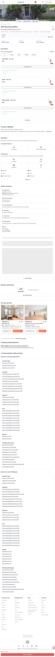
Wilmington (4, 629)
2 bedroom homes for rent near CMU (10, 402)
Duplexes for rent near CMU (8, 367)
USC (16, 600)
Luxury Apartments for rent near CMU (10, 457)
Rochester (4, 624)
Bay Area (4, 619)
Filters (52, 51)
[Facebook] (19, 646)
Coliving (30, 600)
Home (2, 338)
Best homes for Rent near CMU (9, 461)
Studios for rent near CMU (8, 397)
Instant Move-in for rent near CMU (10, 449)
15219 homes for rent (7, 558)
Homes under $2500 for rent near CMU (11, 427)
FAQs (42, 602)
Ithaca (3, 626)
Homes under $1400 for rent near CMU (10, 420)
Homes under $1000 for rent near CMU (10, 415)
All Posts (30, 614)
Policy (42, 610)
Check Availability (27, 654)
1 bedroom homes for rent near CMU (10, 399)
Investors (43, 612)
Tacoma (3, 614)
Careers (43, 607)
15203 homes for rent (7, 551)
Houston (3, 605)
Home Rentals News (32, 607)
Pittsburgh (6, 338)
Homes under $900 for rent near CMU (10, 413)
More (32, 347)
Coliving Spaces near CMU (8, 466)
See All (16, 622)
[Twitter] (23, 646)
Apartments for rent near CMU (9, 365)
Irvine (3, 612)
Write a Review (28, 295)
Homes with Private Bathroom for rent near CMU (13, 378)
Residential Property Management (32, 610)
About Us (43, 600)
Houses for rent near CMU (8, 363)
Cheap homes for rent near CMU (9, 454)
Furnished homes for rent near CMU (10, 381)
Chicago (3, 617)
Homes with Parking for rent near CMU (10, 376)
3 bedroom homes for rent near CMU (10, 404)
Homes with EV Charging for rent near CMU (12, 383)
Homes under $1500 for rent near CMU (10, 422)
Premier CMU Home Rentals (8, 459)
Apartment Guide (32, 605)
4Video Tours (35, 21)
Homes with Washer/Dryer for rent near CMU (12, 386)
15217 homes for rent (6, 438)
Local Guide (30, 602)
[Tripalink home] (3, 2)
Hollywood (17, 607)
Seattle (3, 602)
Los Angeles (4, 600)
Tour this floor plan (27, 66)
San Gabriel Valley (19, 612)
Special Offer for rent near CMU (9, 452)
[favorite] (51, 9)
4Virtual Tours (26, 21)
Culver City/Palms (19, 619)
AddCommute (28, 278)
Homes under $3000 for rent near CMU (11, 430)
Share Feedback (44, 614)
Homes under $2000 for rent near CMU (11, 425)
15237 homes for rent (7, 563)
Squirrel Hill (12, 338)
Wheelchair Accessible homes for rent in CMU (12, 391)
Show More (27, 120)
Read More (48, 131)
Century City (17, 614)
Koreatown (17, 602)
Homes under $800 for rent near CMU (10, 410)
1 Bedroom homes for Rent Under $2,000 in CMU (13, 464)
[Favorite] (22, 322)
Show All (28, 179)
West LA (16, 605)
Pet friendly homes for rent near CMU (10, 374)
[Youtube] (36, 646)
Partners (43, 605)
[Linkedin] (27, 646)
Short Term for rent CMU (7, 445)
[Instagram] (32, 646)
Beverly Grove (18, 617)
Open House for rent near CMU (9, 447)
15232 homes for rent (7, 561)
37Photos (19, 21)
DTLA (16, 610)
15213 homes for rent (6, 436)
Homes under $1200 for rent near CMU (10, 418)
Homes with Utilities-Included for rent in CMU (12, 388)
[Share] (20, 322)
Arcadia (3, 607)
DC (2, 622)
